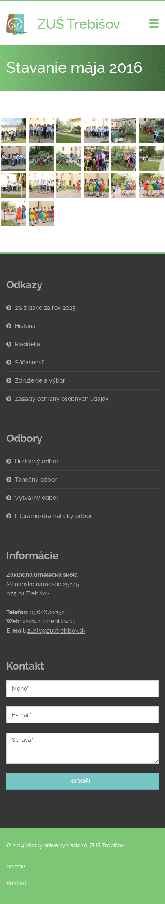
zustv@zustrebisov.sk (56, 630)
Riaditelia (27, 344)
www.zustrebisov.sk (48, 621)
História (25, 325)
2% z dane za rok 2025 (45, 307)
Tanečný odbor (36, 479)
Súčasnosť (29, 362)
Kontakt (16, 883)
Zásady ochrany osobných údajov (62, 398)
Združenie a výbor (40, 380)
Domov (15, 866)
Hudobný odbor (36, 461)
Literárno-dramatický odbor (53, 516)
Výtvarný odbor (36, 497)
